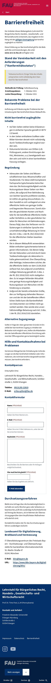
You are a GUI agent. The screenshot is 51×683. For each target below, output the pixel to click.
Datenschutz (19, 638)
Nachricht (16, 437)
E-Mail (14, 420)
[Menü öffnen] (47, 5)
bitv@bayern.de (20, 558)
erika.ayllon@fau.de (23, 391)
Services (24, 680)
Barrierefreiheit (33, 638)
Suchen (41, 680)
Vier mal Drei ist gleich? (21, 472)
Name (14, 405)
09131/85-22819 (21, 387)
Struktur (6, 680)
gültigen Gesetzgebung (25, 39)
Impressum (6, 638)
